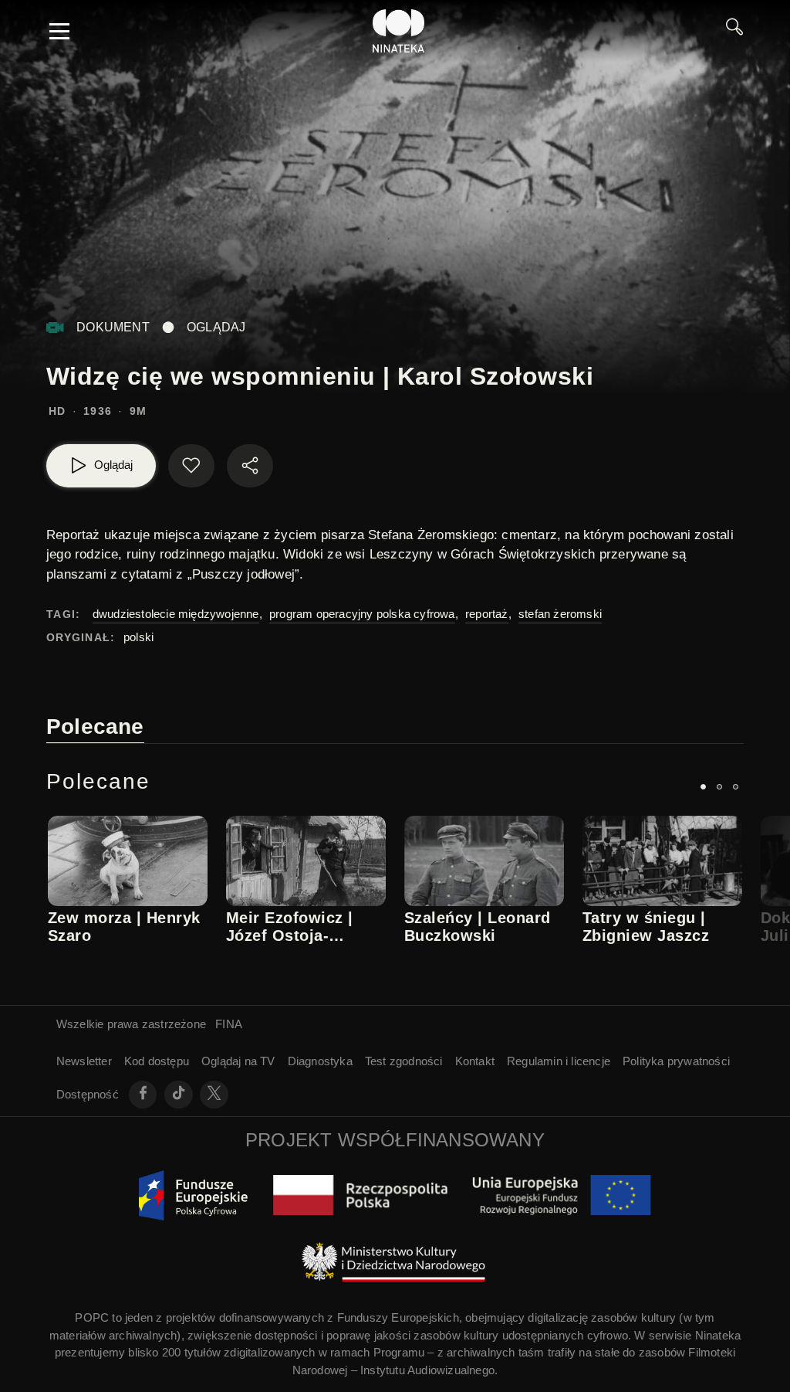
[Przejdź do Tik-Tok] (178, 1095)
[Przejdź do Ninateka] (399, 31)
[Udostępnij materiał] (250, 465)
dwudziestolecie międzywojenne (176, 613)
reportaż (486, 613)
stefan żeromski (560, 613)
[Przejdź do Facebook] (143, 1095)
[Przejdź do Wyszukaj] (734, 31)
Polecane (95, 726)
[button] (703, 787)
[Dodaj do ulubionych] (191, 465)
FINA (228, 1023)
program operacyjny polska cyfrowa (362, 613)
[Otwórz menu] (59, 31)
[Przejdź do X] (214, 1095)
